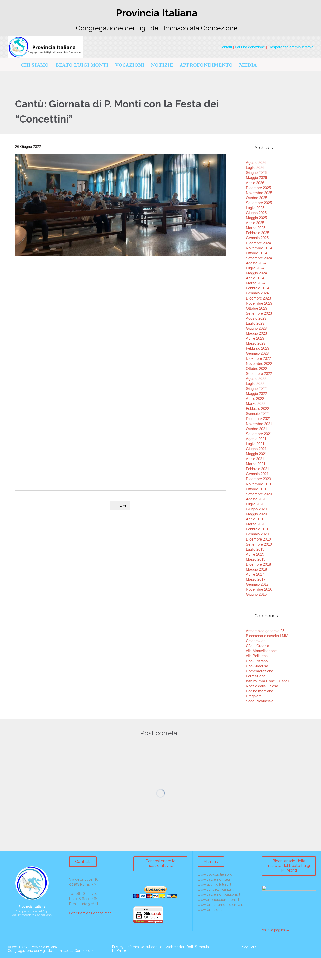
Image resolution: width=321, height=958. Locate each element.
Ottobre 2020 (256, 489)
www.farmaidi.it (210, 910)
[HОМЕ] (12, 65)
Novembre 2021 (259, 424)
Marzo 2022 (255, 403)
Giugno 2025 (256, 213)
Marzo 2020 (255, 524)
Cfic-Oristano (257, 661)
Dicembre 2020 (258, 479)
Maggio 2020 (256, 514)
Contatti (225, 47)
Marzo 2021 (255, 464)
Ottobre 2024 (256, 253)
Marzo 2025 (255, 228)
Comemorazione (259, 671)
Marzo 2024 (255, 283)
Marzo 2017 (255, 579)
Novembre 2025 (259, 193)
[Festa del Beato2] (173, 385)
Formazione (255, 676)
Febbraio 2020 (257, 529)
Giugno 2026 (256, 172)
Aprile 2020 (255, 519)
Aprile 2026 (255, 183)
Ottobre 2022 (256, 368)
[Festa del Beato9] (202, 418)
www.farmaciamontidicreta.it (220, 905)
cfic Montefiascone (261, 651)
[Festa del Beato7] (144, 418)
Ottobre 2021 (256, 429)
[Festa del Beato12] (116, 385)
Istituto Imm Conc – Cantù (267, 681)
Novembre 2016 (259, 589)
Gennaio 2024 (257, 293)
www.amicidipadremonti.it (218, 899)
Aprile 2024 (255, 278)
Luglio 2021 (255, 444)
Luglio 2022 (255, 383)
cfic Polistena (257, 656)
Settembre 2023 (259, 313)
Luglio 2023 (255, 323)
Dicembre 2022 (258, 358)
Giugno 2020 (256, 509)
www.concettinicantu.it (215, 889)
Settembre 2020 (259, 494)
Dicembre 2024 (258, 243)
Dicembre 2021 (258, 418)
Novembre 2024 (259, 248)
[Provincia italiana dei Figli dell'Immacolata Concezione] (45, 47)
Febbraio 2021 (257, 469)
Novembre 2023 (259, 303)
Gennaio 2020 (257, 534)
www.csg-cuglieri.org (215, 874)
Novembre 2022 (259, 363)
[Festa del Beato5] (87, 418)
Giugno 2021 (256, 449)
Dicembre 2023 (258, 298)
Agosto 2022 (256, 378)
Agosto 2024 (256, 263)
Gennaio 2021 (257, 474)
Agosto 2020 (256, 499)
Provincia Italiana (44, 947)
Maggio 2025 (256, 218)
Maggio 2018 (256, 569)
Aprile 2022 (255, 398)
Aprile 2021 (255, 459)
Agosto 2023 (256, 318)
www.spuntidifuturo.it (214, 884)
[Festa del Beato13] (58, 385)
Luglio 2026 (255, 167)
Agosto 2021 (256, 439)
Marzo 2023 (255, 343)
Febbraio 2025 (257, 233)
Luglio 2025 (255, 208)
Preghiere (254, 696)
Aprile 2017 (255, 574)
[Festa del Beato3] (202, 385)
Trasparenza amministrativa (290, 47)
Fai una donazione (250, 47)
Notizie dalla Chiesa (262, 686)
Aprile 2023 (255, 338)
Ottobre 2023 (256, 308)
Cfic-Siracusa (257, 666)
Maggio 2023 (256, 333)
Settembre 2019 (259, 544)
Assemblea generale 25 (265, 631)
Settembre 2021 (259, 434)
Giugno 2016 (256, 594)
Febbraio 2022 (257, 408)
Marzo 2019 (255, 559)
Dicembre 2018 (258, 564)
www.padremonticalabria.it (219, 894)
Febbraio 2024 (257, 288)
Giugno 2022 (256, 388)
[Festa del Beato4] (29, 418)
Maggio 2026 (256, 177)
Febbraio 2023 (257, 348)
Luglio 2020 (255, 504)
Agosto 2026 (256, 162)
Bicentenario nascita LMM (267, 636)
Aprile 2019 (255, 554)
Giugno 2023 (256, 328)
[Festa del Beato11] (29, 385)
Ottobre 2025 (256, 198)
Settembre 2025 (259, 203)
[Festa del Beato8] (173, 418)
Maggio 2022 (256, 393)
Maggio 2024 (256, 273)
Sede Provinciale (259, 701)
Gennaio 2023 (257, 353)
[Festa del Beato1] (144, 385)
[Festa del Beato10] (29, 452)
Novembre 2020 (259, 484)
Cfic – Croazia (257, 646)
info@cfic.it (90, 904)
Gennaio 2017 (257, 584)
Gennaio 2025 (257, 238)
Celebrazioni (256, 641)
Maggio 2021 (256, 454)
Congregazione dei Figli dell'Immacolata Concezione (51, 951)
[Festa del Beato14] (87, 385)
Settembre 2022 (259, 373)
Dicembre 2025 (258, 188)
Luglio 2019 (255, 549)
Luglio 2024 (255, 268)
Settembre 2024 (259, 258)
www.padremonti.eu (214, 879)
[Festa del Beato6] (116, 418)
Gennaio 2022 (257, 413)
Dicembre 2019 (258, 539)
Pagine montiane (259, 691)
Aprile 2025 (255, 223)
